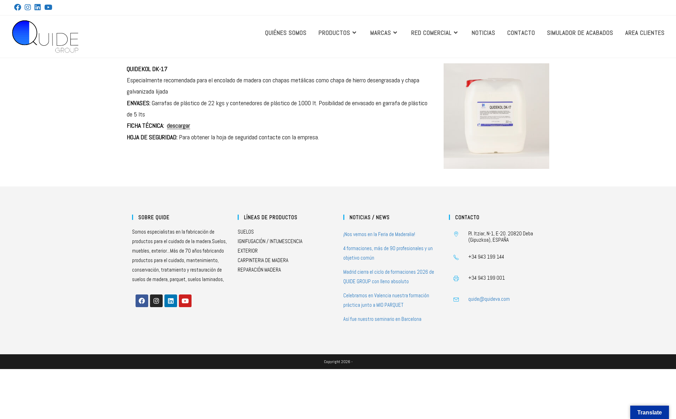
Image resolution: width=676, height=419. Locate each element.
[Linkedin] (170, 300)
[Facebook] (142, 300)
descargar (178, 125)
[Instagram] (156, 300)
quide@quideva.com (489, 299)
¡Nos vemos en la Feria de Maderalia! (379, 234)
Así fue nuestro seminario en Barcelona (382, 319)
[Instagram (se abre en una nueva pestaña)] (28, 7)
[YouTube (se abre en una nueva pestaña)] (48, 7)
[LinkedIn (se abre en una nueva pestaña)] (38, 7)
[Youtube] (185, 300)
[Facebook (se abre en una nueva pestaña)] (18, 7)
